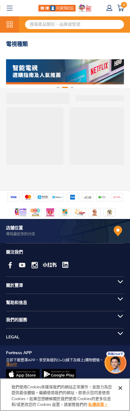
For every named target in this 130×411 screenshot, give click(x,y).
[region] (65, 394)
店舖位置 (14, 228)
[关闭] (120, 388)
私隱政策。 (98, 404)
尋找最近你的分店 (20, 234)
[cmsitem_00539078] (65, 71)
